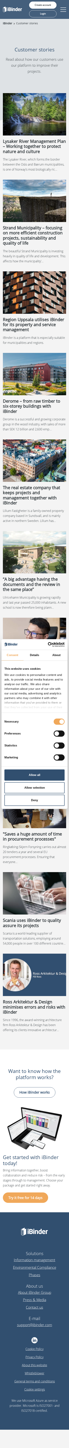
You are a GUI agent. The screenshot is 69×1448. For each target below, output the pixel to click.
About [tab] (56, 655)
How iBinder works (34, 1092)
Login (43, 13)
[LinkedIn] (34, 1340)
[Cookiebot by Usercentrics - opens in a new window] (49, 644)
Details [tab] (34, 655)
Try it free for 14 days (25, 1197)
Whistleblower (34, 1373)
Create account (43, 5)
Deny (34, 800)
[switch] (59, 733)
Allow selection (34, 787)
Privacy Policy (34, 1357)
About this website (34, 1365)
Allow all (34, 775)
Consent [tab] (12, 655)
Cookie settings (34, 1389)
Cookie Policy (34, 1349)
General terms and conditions (34, 1381)
